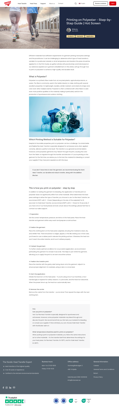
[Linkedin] (10, 388)
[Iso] (56, 401)
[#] (64, 401)
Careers (96, 366)
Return (96, 373)
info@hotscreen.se (74, 380)
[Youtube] (14, 388)
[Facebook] (3, 388)
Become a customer (100, 3)
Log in (112, 3)
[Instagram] (7, 388)
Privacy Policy (98, 377)
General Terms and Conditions (104, 369)
